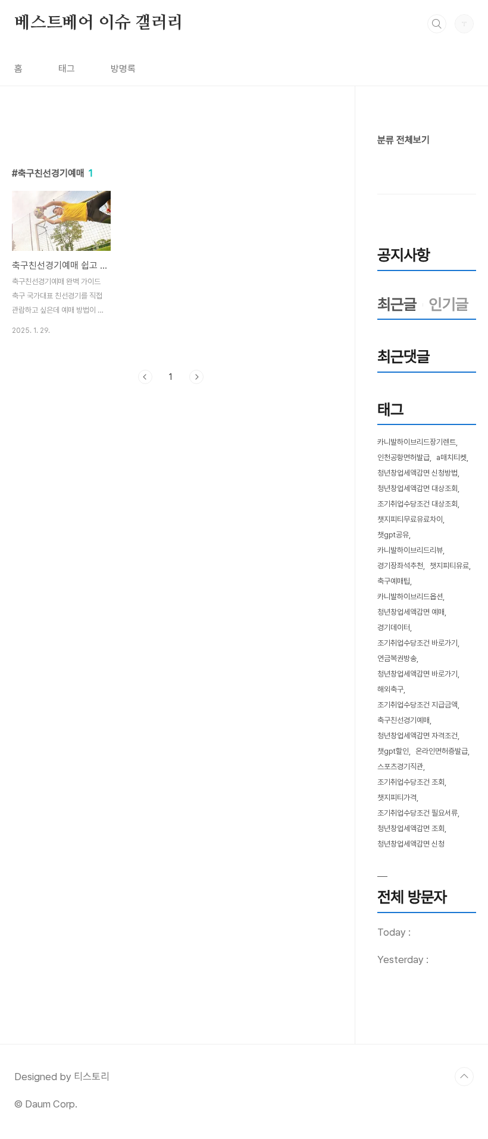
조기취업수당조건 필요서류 (417, 812)
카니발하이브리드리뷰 (410, 550)
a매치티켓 (451, 457)
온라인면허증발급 (441, 751)
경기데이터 (393, 627)
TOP (464, 1076)
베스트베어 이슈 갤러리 (98, 23)
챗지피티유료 (449, 565)
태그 (66, 68)
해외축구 (390, 689)
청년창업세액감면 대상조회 (417, 488)
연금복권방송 (397, 658)
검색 (437, 24)
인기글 (448, 304)
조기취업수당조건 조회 (411, 782)
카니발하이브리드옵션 (410, 596)
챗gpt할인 (393, 751)
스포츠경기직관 (400, 766)
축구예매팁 (393, 581)
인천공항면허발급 (403, 457)
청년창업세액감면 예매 (411, 612)
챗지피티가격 (397, 797)
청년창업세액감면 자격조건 (417, 735)
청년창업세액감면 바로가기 (417, 673)
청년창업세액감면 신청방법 (417, 472)
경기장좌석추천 (400, 565)
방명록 (123, 68)
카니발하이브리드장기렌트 (416, 442)
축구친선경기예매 (403, 720)
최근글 (397, 304)
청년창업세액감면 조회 (411, 828)
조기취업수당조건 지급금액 (417, 704)
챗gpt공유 (393, 534)
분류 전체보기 (403, 140)
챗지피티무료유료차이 (410, 519)
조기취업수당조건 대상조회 (417, 503)
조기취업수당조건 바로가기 (417, 642)
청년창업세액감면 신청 (411, 843)
